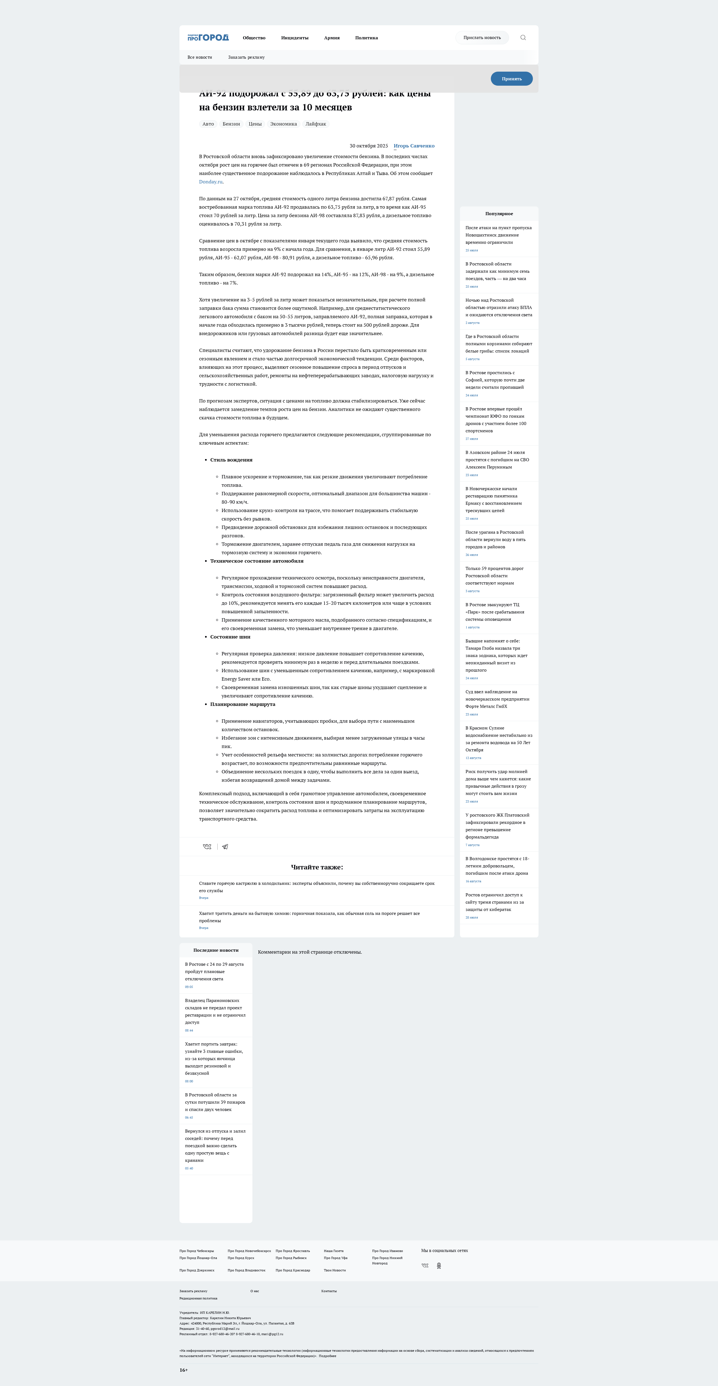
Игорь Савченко (414, 145)
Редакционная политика (198, 1298)
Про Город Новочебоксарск (249, 1251)
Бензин (231, 124)
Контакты (329, 1291)
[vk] (208, 847)
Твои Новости (335, 1270)
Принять (512, 78)
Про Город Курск (241, 1258)
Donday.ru (210, 181)
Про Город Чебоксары (197, 1251)
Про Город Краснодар (293, 1270)
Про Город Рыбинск (291, 1258)
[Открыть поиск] (523, 37)
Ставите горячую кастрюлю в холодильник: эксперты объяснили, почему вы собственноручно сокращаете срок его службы (317, 890)
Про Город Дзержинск (197, 1270)
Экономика (283, 124)
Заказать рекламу (246, 57)
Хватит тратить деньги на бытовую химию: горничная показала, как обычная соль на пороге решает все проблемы (309, 920)
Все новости (200, 57)
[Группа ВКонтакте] (425, 1265)
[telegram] (227, 847)
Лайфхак (316, 124)
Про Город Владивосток (246, 1270)
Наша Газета (334, 1251)
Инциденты (295, 37)
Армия (332, 37)
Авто (208, 124)
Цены (255, 124)
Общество (254, 37)
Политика (366, 37)
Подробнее (327, 1356)
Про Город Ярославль (293, 1251)
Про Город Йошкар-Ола (198, 1258)
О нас (254, 1291)
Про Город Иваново (387, 1251)
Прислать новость (482, 37)
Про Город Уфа (336, 1258)
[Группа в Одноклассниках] (439, 1265)
